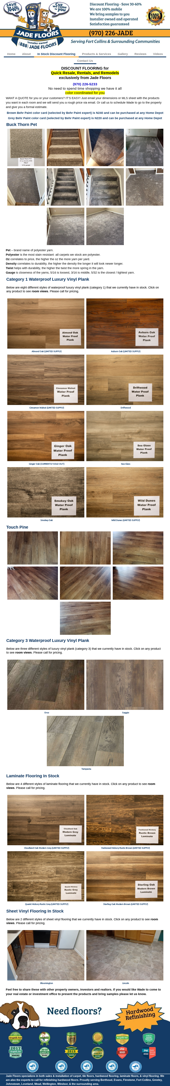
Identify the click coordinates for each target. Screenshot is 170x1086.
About (26, 54)
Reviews (140, 54)
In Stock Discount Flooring (56, 54)
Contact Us (85, 60)
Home (11, 54)
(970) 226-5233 (85, 84)
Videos (158, 54)
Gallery (123, 54)
